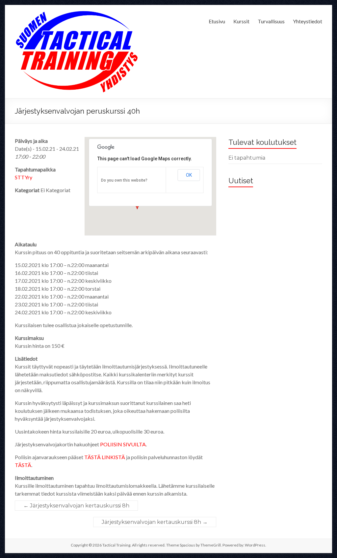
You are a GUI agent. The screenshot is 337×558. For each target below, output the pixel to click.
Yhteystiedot (307, 21)
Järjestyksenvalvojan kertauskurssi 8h (76, 505)
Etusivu (217, 21)
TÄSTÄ (23, 465)
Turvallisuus (271, 21)
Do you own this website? (124, 180)
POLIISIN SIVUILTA (123, 444)
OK (189, 175)
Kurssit (241, 21)
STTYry (23, 177)
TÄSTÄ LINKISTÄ (104, 457)
